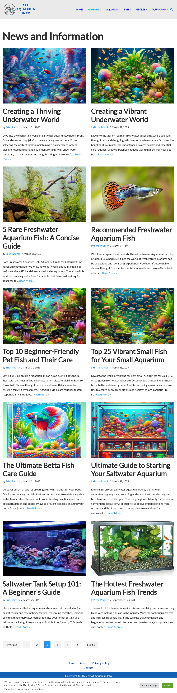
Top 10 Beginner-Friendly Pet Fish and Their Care (41, 355)
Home (79, 9)
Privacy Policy (100, 663)
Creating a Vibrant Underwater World (119, 115)
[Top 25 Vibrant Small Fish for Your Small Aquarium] (132, 316)
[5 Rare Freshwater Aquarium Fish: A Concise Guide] (44, 194)
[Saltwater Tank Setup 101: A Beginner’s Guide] (44, 548)
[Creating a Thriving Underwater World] (44, 76)
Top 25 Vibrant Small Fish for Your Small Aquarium (129, 355)
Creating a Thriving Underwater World (32, 115)
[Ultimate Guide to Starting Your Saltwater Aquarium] (132, 430)
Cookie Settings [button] (149, 685)
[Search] (171, 9)
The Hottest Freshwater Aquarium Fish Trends (127, 588)
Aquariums (112, 9)
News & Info (94, 9)
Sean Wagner (13, 253)
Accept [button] (167, 685)
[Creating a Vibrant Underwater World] (132, 76)
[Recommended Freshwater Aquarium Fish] (132, 194)
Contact (88, 667)
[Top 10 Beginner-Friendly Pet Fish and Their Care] (44, 316)
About (83, 663)
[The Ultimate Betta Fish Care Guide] (44, 430)
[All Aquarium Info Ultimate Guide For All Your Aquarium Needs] (20, 9)
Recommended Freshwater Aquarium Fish (131, 234)
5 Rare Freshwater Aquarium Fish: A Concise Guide (41, 237)
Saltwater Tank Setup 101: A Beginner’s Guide (42, 588)
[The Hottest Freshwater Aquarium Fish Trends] (132, 548)
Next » (91, 644)
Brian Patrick (13, 127)
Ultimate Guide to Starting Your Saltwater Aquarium (130, 469)
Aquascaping (160, 9)
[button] (130, 9)
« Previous (11, 644)
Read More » (105, 154)
